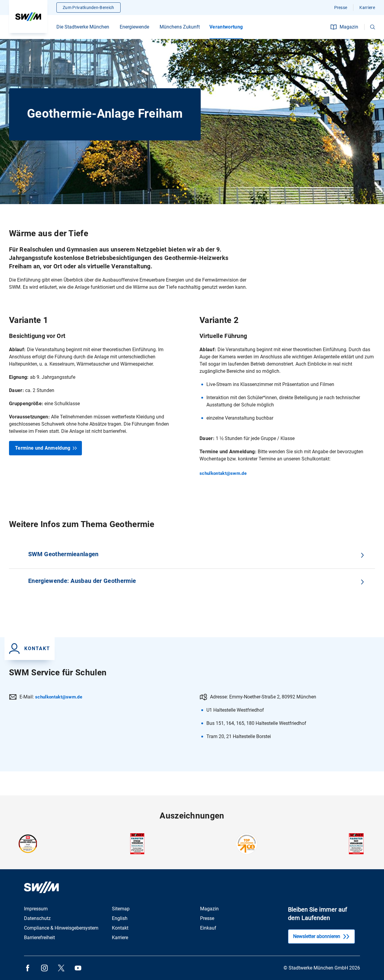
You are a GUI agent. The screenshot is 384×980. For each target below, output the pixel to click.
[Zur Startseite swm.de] (28, 16)
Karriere (367, 7)
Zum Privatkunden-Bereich (88, 7)
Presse (340, 7)
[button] (372, 27)
